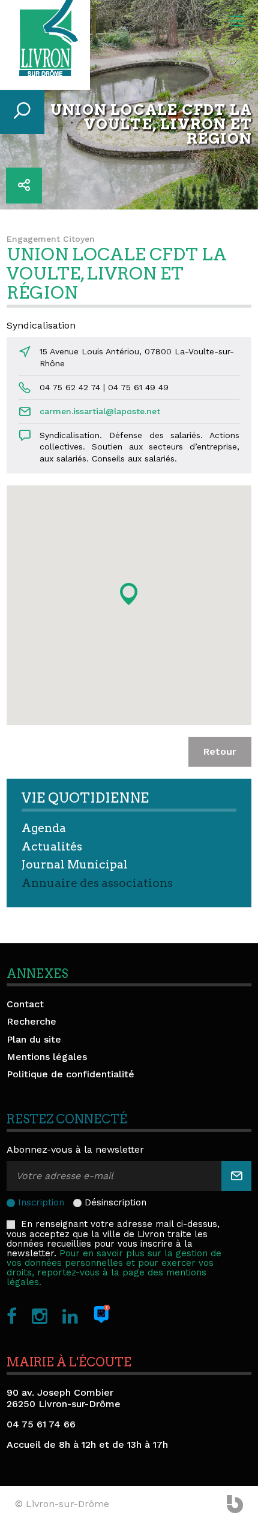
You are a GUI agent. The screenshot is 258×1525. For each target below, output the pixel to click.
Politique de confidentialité (70, 1074)
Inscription (41, 1202)
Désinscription (115, 1202)
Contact (25, 1004)
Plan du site (34, 1039)
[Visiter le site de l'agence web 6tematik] (235, 1505)
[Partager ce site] (24, 185)
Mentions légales (47, 1056)
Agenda (44, 828)
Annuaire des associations (97, 883)
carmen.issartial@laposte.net (100, 411)
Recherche (31, 1021)
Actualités (52, 846)
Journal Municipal (75, 864)
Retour (219, 751)
